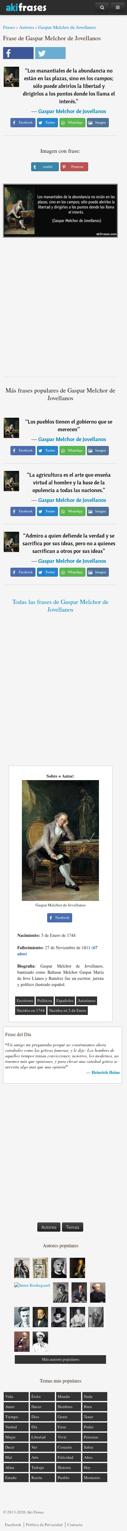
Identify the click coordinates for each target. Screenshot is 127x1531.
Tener (88, 1416)
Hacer (36, 1406)
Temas (72, 1227)
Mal (8, 1457)
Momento (92, 1477)
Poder (88, 1427)
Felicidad (65, 1457)
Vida (9, 1396)
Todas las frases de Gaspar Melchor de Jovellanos (60, 606)
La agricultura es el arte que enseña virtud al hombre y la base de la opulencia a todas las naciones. (70, 482)
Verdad (11, 1427)
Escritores (25, 1000)
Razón (36, 1477)
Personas (91, 1437)
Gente (63, 1416)
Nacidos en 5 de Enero (67, 1010)
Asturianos (87, 1000)
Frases (9, 27)
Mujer (10, 1437)
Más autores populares (60, 1359)
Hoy (87, 1467)
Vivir (62, 1437)
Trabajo (37, 1467)
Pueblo (63, 1477)
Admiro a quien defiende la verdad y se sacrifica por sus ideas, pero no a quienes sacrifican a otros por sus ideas (69, 543)
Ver (34, 1447)
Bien (88, 1406)
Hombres (65, 1406)
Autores (26, 27)
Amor (9, 1406)
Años (88, 1457)
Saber (88, 1447)
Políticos (44, 1000)
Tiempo (11, 1416)
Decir (9, 1447)
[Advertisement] (63, 309)
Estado (11, 1477)
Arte (35, 1457)
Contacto (75, 1524)
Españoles (64, 1000)
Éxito (36, 1396)
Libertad (38, 1437)
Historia (64, 1467)
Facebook (13, 1524)
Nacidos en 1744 (31, 1010)
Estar (62, 1427)
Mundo (64, 1396)
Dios (35, 1416)
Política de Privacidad (44, 1524)
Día (34, 1427)
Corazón (65, 1447)
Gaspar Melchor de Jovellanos (67, 27)
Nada (88, 1396)
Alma (9, 1467)
